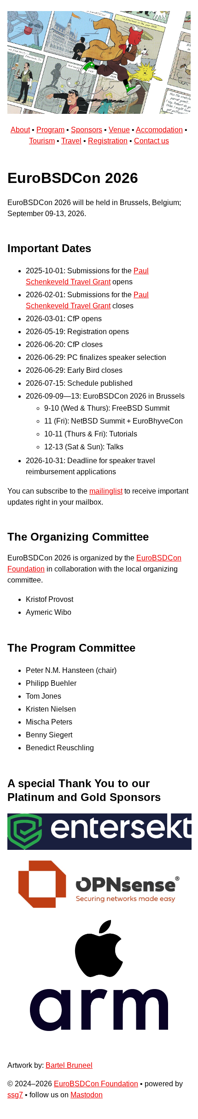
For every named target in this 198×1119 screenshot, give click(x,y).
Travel (71, 141)
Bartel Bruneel (69, 1065)
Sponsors (86, 130)
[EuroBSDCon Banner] (99, 111)
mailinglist (105, 491)
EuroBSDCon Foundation (96, 1084)
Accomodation (159, 130)
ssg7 (15, 1095)
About (20, 130)
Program (50, 130)
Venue (119, 130)
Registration (108, 141)
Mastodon (86, 1095)
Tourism (42, 141)
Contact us (151, 141)
